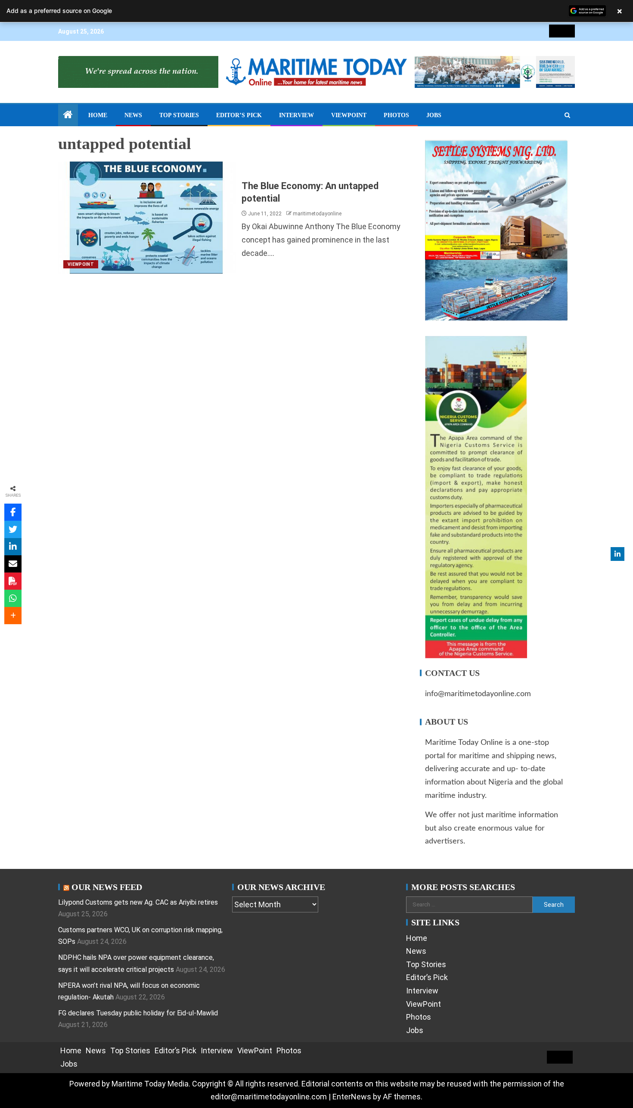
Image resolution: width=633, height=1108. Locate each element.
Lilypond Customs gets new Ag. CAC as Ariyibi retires (138, 902)
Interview (296, 115)
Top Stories (179, 115)
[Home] (68, 115)
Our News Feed (106, 887)
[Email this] (13, 564)
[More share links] (13, 615)
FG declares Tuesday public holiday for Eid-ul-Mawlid (138, 1013)
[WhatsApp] (13, 598)
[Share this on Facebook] (13, 512)
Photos (396, 115)
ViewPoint (348, 115)
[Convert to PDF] (13, 581)
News (133, 115)
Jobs (433, 115)
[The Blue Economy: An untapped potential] (147, 218)
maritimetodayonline (317, 214)
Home (97, 115)
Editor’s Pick (239, 115)
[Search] (567, 115)
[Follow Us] (617, 554)
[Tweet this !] (13, 529)
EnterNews (351, 1096)
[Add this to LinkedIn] (13, 546)
